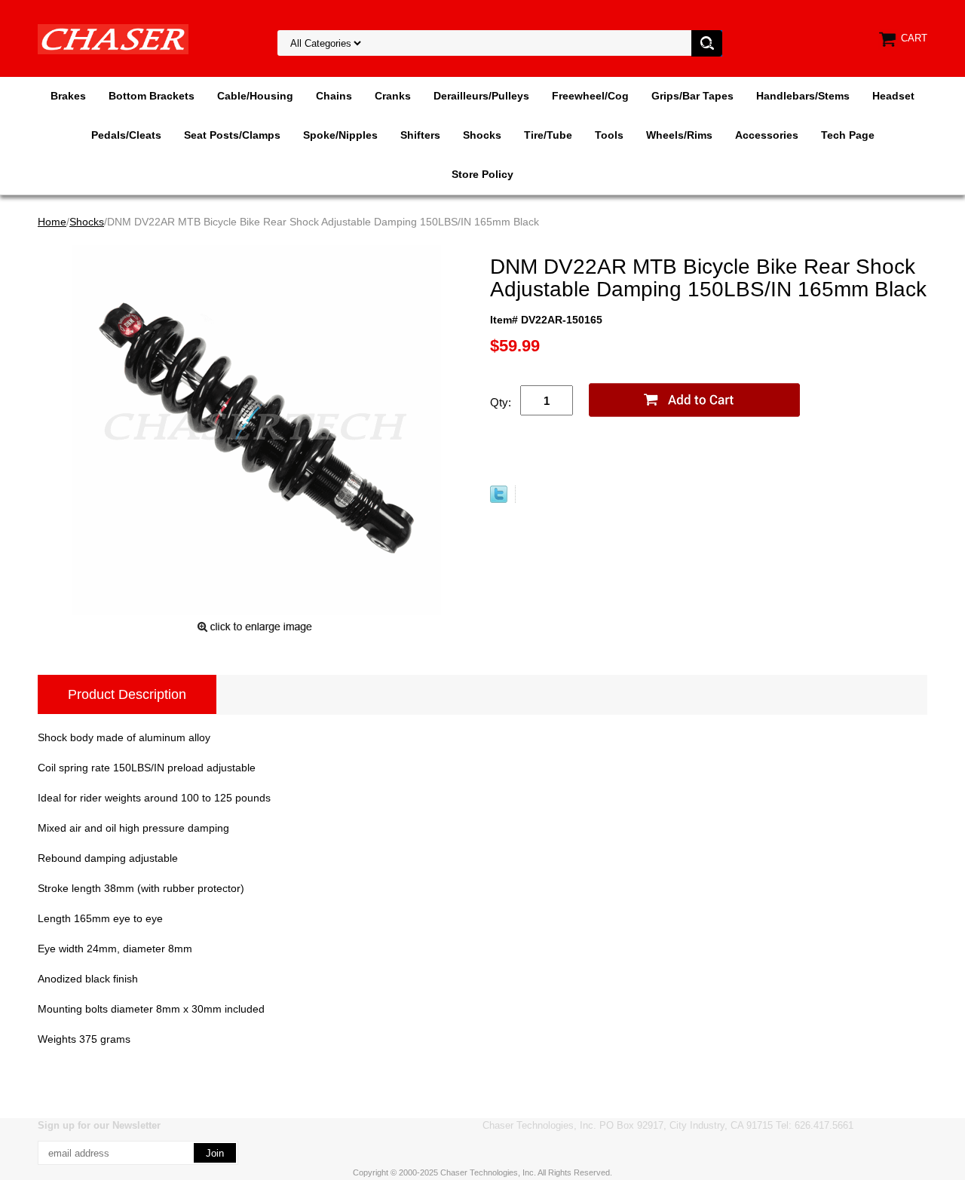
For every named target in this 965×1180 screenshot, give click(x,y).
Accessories (766, 135)
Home (52, 222)
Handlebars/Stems (803, 96)
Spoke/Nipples (340, 135)
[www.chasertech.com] (113, 38)
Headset (893, 96)
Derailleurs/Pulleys (481, 96)
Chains (334, 96)
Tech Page (848, 135)
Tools (609, 135)
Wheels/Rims (679, 135)
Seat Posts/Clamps (232, 135)
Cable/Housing (255, 96)
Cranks (393, 96)
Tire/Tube (548, 135)
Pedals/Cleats (126, 135)
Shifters (420, 135)
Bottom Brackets (152, 96)
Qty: (500, 402)
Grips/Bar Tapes (692, 96)
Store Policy (482, 174)
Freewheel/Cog (590, 96)
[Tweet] (498, 499)
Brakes (68, 96)
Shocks (482, 135)
